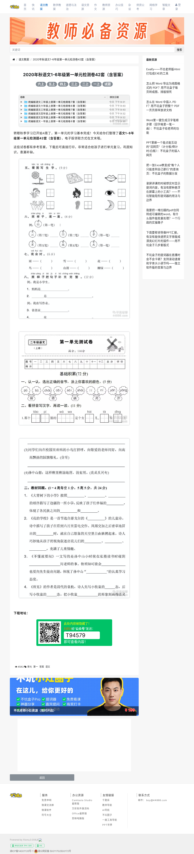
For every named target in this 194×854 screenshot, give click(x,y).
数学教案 (57, 6)
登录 (178, 6)
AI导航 (106, 810)
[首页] (14, 59)
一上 (96, 84)
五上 (52, 84)
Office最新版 (79, 813)
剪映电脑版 (78, 818)
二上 (85, 84)
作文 (95, 6)
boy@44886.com (156, 800)
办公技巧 (119, 6)
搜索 (179, 49)
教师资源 (106, 6)
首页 (25, 6)
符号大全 (47, 815)
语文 (47, 666)
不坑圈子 (107, 815)
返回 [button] (42, 777)
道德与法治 (71, 6)
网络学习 (153, 6)
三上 (74, 84)
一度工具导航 (109, 819)
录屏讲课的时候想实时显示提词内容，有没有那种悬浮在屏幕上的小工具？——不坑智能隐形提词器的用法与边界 (163, 192)
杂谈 (129, 6)
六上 (41, 84)
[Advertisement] (74, 745)
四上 (63, 84)
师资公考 (140, 6)
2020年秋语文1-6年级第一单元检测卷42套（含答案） (65, 59)
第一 (35, 666)
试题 (107, 84)
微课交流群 (48, 805)
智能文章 (166, 6)
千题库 (106, 800)
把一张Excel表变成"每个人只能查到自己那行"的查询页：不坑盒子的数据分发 (163, 169)
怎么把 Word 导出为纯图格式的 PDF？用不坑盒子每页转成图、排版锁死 (163, 88)
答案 (41, 666)
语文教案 (44, 6)
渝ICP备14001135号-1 (22, 851)
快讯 (33, 6)
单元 (29, 666)
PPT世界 (107, 824)
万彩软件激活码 (80, 808)
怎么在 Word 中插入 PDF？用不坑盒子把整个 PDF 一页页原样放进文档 (163, 106)
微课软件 (47, 810)
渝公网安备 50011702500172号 (54, 851)
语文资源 (85, 6)
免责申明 (47, 800)
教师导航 (107, 805)
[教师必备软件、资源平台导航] (97, 31)
